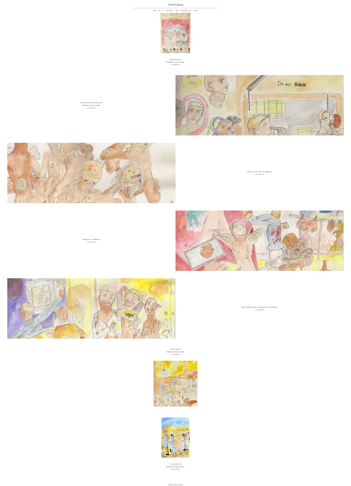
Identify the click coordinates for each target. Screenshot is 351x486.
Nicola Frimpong (175, 4)
